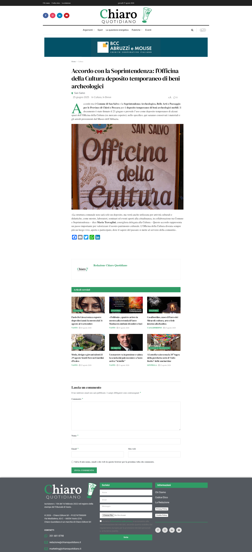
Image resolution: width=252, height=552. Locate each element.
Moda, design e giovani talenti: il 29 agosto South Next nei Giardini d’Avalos (87, 358)
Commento (77, 398)
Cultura (80, 61)
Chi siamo (46, 3)
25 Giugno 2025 (81, 97)
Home (73, 61)
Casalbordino (154, 327)
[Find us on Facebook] (45, 15)
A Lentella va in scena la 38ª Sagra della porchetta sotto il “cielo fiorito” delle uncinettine (163, 358)
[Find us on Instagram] (52, 15)
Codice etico (56, 3)
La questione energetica (117, 29)
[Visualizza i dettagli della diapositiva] (126, 47)
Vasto (74, 327)
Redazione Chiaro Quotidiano (110, 265)
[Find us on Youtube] (66, 15)
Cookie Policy (161, 515)
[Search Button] (192, 30)
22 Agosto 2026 (165, 365)
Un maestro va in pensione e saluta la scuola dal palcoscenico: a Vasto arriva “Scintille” (125, 358)
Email (75, 448)
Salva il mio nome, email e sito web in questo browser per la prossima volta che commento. (114, 461)
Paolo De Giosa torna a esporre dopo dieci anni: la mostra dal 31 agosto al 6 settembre (86, 320)
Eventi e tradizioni (159, 348)
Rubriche (136, 29)
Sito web (132, 448)
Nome (75, 435)
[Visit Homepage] (126, 15)
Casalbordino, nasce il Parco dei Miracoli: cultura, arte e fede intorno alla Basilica (162, 320)
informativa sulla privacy (122, 521)
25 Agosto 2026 (123, 327)
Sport (100, 29)
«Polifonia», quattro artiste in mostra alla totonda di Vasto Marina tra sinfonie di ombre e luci (125, 320)
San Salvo (79, 93)
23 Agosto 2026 (123, 365)
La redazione (66, 3)
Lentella (152, 365)
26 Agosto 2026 (85, 327)
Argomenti (88, 29)
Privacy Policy (161, 509)
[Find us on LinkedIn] (59, 15)
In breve (107, 97)
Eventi (148, 29)
